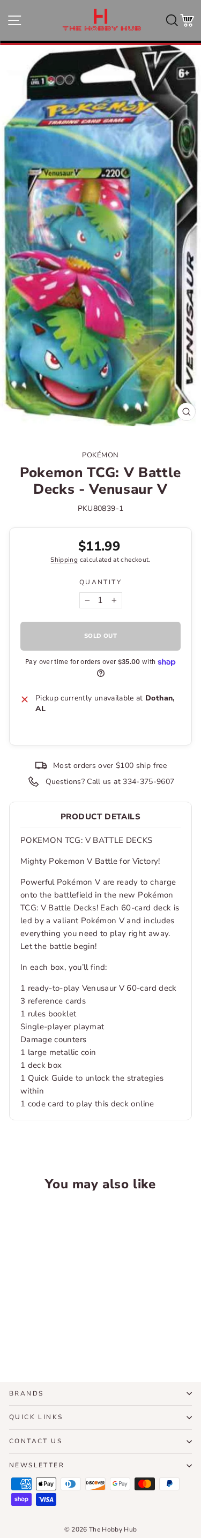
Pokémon (100, 455)
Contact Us (35, 1441)
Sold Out (44, 1334)
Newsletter (36, 1465)
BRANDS (26, 1393)
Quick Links (36, 1417)
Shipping (64, 559)
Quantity (100, 582)
